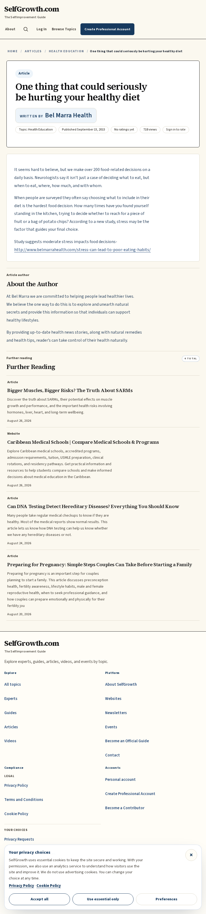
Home (13, 51)
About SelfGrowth (121, 684)
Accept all (39, 899)
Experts (10, 699)
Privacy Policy (16, 785)
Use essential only (103, 899)
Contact (112, 755)
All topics (12, 684)
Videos (10, 741)
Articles (33, 51)
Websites (113, 699)
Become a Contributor (124, 808)
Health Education (66, 51)
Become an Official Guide (127, 741)
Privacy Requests (19, 839)
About (10, 29)
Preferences (166, 899)
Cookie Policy (16, 814)
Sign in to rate (176, 129)
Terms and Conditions (23, 800)
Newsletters (116, 713)
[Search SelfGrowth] (26, 29)
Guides (10, 713)
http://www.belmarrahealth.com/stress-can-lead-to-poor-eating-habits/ (82, 250)
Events (111, 727)
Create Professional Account (130, 794)
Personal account (120, 779)
